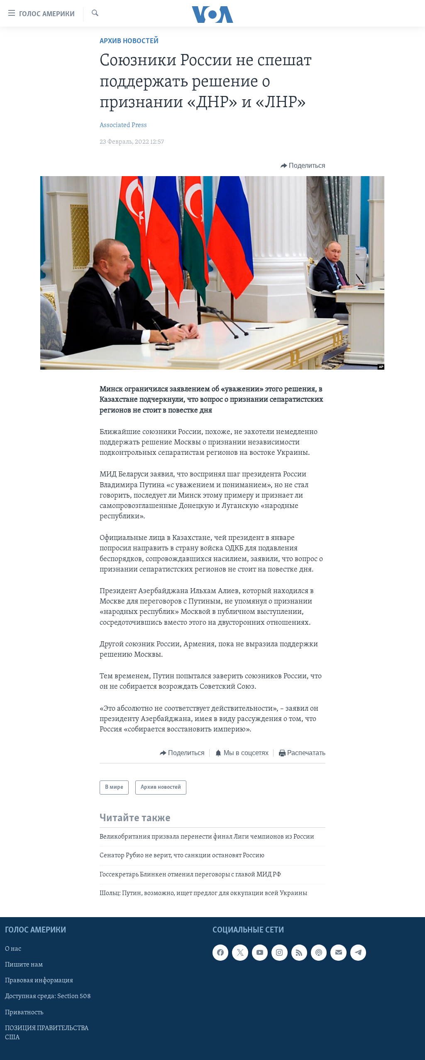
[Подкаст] (319, 952)
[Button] (303, 165)
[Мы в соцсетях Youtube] (260, 952)
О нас (13, 949)
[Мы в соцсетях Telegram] (358, 952)
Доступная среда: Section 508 (48, 996)
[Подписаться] (338, 952)
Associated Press (123, 125)
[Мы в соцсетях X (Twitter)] (240, 952)
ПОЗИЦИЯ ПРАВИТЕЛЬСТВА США (46, 1032)
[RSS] (299, 952)
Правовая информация (39, 980)
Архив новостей (129, 41)
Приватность (24, 1012)
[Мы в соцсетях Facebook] (220, 952)
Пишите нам (24, 965)
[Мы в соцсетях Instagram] (279, 952)
